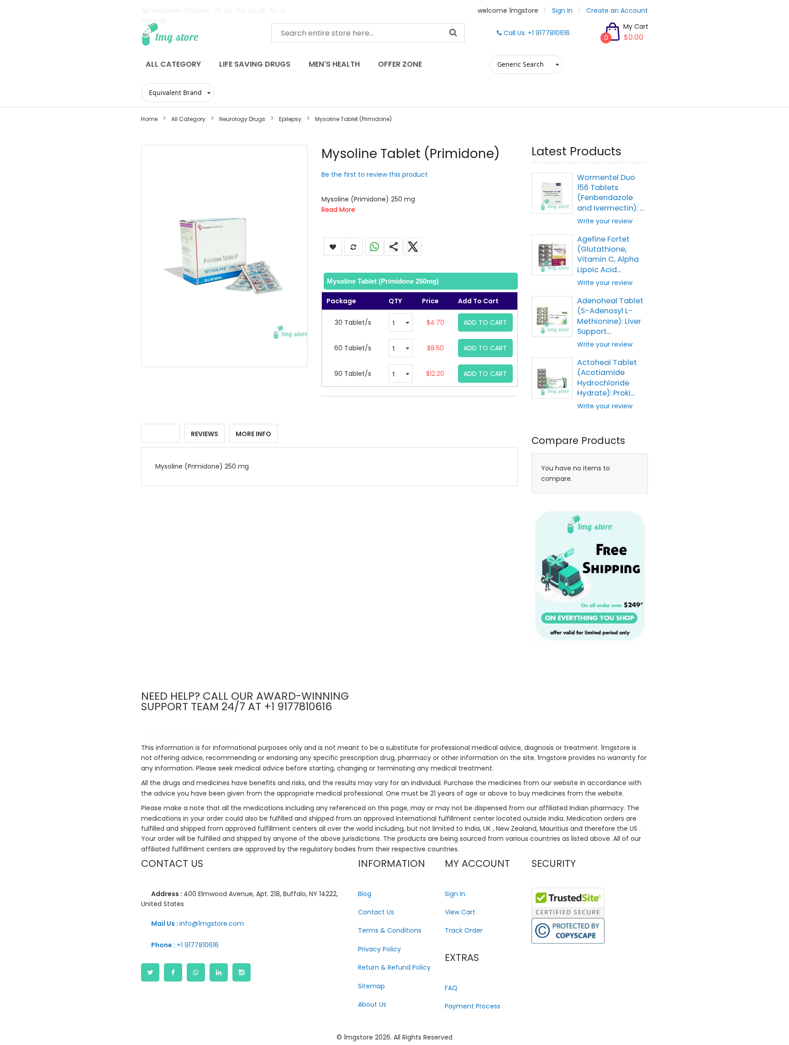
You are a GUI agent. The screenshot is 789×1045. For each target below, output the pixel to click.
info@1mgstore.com (197, 923)
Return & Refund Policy (394, 967)
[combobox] (368, 32)
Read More (338, 209)
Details (160, 433)
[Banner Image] (589, 576)
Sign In (562, 10)
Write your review (604, 221)
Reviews (204, 433)
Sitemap (371, 986)
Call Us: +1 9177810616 (536, 32)
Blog (364, 893)
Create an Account (617, 10)
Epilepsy (290, 119)
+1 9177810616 (185, 945)
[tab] (419, 281)
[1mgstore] (199, 34)
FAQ (451, 987)
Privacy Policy (379, 949)
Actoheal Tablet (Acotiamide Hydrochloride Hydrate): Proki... (607, 377)
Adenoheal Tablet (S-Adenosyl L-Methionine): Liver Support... (610, 316)
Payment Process (472, 1006)
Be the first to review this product (374, 174)
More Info (253, 433)
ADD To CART (485, 322)
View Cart (460, 912)
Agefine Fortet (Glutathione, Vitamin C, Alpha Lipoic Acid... (608, 254)
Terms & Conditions (389, 930)
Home (149, 119)
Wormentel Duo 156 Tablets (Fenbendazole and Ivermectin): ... (610, 192)
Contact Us (376, 912)
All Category (188, 119)
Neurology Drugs (242, 119)
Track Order (464, 930)
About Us (372, 1004)
